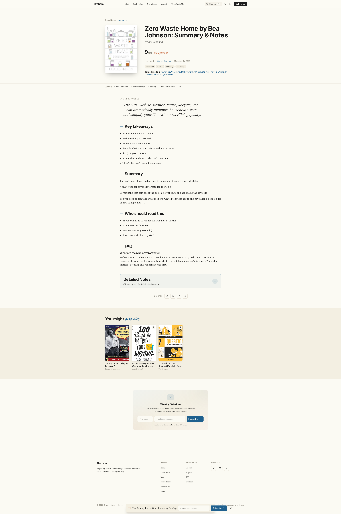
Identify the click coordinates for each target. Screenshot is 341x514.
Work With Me (177, 4)
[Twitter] (213, 468)
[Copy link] (185, 296)
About (164, 4)
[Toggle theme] (230, 4)
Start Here (165, 472)
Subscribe (240, 4)
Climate (122, 20)
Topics (189, 472)
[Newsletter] (226, 468)
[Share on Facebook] (179, 296)
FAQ (180, 86)
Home (163, 468)
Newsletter (152, 4)
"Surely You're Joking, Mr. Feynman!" (177, 72)
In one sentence (121, 86)
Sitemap (189, 482)
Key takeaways (138, 86)
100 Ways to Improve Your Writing (209, 72)
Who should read (167, 86)
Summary (152, 86)
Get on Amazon (164, 61)
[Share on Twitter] (166, 296)
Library (189, 468)
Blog (127, 4)
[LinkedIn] (220, 468)
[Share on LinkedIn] (172, 296)
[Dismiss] (230, 508)
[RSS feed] (224, 4)
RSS (187, 477)
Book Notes (138, 4)
